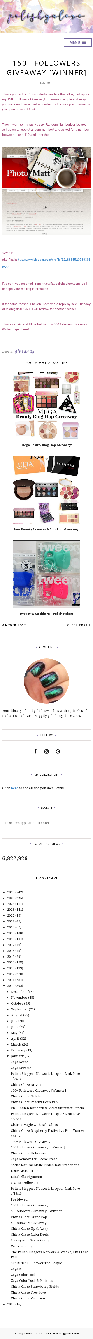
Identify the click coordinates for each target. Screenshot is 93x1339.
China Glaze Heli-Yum (28, 1153)
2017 (10, 945)
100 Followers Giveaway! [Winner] (38, 1147)
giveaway (25, 351)
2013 (10, 968)
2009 (10, 1304)
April (15, 1038)
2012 (10, 974)
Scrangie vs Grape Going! (31, 1240)
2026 (10, 892)
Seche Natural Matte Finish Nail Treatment (45, 1165)
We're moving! (22, 1246)
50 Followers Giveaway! (29, 1223)
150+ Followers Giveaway (30, 1141)
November (19, 997)
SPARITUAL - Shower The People (36, 1263)
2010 (10, 986)
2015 (10, 956)
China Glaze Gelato (26, 1096)
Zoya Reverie (21, 1068)
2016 (10, 950)
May (14, 1032)
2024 (10, 904)
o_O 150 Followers (25, 1182)
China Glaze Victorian (28, 1298)
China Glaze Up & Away (29, 1228)
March (16, 1044)
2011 (10, 980)
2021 (10, 921)
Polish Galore (34, 1333)
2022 (10, 915)
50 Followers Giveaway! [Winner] (37, 1211)
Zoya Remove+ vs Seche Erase (34, 1159)
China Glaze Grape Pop (29, 1217)
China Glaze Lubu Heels (30, 1234)
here (14, 788)
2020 (10, 927)
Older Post (77, 625)
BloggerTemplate (69, 1333)
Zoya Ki (17, 1269)
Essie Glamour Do (24, 1171)
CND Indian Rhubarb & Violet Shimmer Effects (47, 1108)
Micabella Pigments (26, 1177)
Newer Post (15, 625)
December (19, 991)
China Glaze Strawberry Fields (35, 1286)
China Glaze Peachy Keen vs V (34, 1102)
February (18, 1050)
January (17, 1056)
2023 (10, 909)
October (17, 1003)
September (19, 1009)
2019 (10, 933)
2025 (10, 898)
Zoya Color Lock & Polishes (32, 1280)
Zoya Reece (19, 1062)
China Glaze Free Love (28, 1292)
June (15, 1027)
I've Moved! (20, 1199)
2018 (10, 939)
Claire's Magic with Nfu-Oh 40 (34, 1124)
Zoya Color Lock (23, 1274)
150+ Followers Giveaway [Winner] (38, 1090)
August (16, 1015)
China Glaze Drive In (27, 1084)
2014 (10, 962)
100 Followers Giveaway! (30, 1205)
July (14, 1021)
